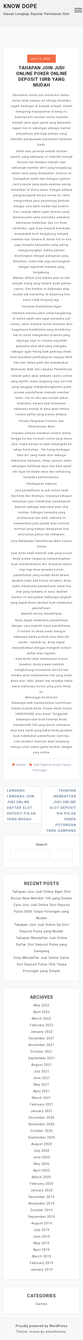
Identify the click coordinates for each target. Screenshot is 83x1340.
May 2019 (41, 1243)
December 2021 (41, 1038)
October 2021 (41, 1052)
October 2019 (41, 1210)
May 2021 (41, 1085)
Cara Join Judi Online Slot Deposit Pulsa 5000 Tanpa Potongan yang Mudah (41, 911)
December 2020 (41, 1118)
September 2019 (41, 1217)
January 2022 (42, 1032)
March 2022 (41, 1018)
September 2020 (41, 1137)
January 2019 (42, 1270)
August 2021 (41, 1065)
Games (21, 764)
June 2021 (41, 1078)
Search (41, 845)
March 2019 (41, 1256)
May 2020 (41, 1164)
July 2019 (41, 1230)
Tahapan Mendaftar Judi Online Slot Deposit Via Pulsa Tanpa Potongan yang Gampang (61, 811)
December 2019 (41, 1197)
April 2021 (41, 1091)
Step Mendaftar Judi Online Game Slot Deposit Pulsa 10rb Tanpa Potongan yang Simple (41, 964)
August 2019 (41, 1223)
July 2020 (41, 1151)
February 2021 (41, 1104)
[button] (78, 11)
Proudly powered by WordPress (42, 1326)
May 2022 (41, 1005)
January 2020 (42, 1190)
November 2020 (41, 1124)
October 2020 (41, 1131)
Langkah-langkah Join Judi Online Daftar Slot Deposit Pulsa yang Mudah (21, 805)
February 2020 (41, 1184)
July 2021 (41, 1071)
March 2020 (41, 1177)
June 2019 (41, 1236)
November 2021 (41, 1045)
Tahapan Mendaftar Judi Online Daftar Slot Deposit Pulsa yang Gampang (41, 944)
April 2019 (41, 1250)
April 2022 (41, 1012)
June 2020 (41, 1157)
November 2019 (41, 1203)
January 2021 (42, 1111)
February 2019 (41, 1263)
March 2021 (41, 1098)
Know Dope (20, 6)
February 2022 (41, 1025)
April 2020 (41, 1170)
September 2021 (41, 1058)
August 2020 (41, 1144)
